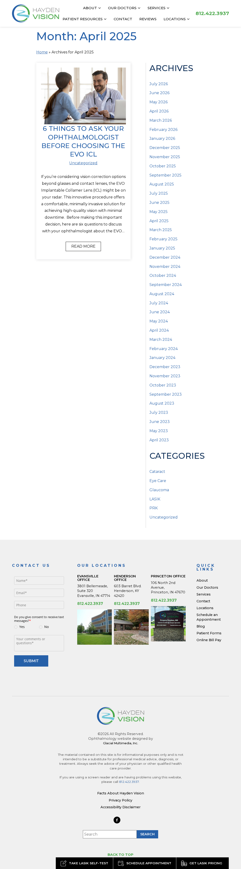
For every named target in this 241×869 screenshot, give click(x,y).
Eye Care (157, 481)
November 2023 (164, 376)
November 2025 (164, 157)
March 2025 (160, 230)
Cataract (157, 471)
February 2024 (163, 348)
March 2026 (160, 120)
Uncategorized (83, 163)
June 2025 (159, 202)
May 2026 (158, 102)
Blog (201, 626)
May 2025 (158, 211)
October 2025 (162, 166)
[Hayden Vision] (120, 716)
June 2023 (159, 421)
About (90, 8)
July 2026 (158, 84)
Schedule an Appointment (209, 617)
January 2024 (162, 357)
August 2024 (161, 294)
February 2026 (163, 129)
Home (42, 52)
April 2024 (159, 330)
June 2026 (159, 93)
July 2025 (158, 193)
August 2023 (161, 403)
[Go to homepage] (35, 13)
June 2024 (159, 312)
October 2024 (162, 275)
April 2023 (159, 440)
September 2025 (165, 175)
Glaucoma (159, 490)
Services (156, 8)
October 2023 (162, 385)
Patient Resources (83, 19)
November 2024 (164, 266)
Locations (175, 19)
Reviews (148, 19)
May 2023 (158, 431)
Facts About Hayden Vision (120, 793)
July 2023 (158, 412)
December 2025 (164, 147)
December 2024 (164, 257)
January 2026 (162, 138)
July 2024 (158, 303)
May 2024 (158, 321)
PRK (153, 508)
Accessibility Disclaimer (120, 807)
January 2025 (162, 248)
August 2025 (161, 184)
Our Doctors (122, 8)
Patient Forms (209, 633)
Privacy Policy (120, 800)
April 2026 (159, 111)
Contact (123, 19)
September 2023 (165, 394)
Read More (83, 246)
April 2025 (159, 221)
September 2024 (165, 284)
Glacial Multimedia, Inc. (120, 743)
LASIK (154, 499)
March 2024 (160, 339)
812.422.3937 (90, 603)
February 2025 (163, 239)
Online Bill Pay (209, 640)
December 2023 (164, 367)
